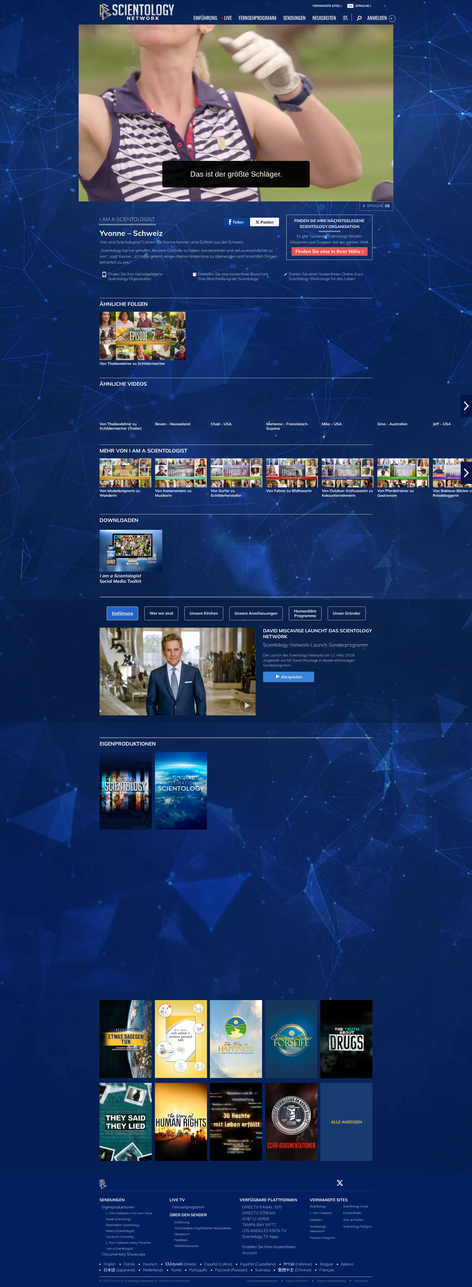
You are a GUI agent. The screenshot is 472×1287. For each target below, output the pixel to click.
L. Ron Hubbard (320, 1213)
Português (198, 1269)
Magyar (326, 1263)
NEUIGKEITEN (324, 17)
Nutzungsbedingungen (262, 1281)
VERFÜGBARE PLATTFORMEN (268, 1199)
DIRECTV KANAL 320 (261, 1206)
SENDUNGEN (294, 17)
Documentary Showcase (124, 1254)
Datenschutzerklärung (331, 1281)
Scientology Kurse (355, 1206)
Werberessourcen (186, 1246)
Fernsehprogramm (188, 1206)
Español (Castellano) (258, 1263)
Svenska (262, 1269)
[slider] (246, 196)
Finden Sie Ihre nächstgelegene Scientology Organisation (135, 276)
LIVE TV (177, 1199)
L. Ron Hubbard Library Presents (128, 1243)
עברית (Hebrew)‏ (298, 1263)
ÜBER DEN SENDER (188, 1214)
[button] (5, 406)
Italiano (347, 1263)
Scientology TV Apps (260, 1236)
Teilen (238, 222)
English (109, 1263)
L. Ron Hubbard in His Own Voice (129, 1213)
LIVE (228, 17)
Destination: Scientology (123, 1225)
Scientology (318, 1206)
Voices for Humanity (120, 1237)
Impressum (361, 1281)
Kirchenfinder (352, 1213)
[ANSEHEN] (126, 873)
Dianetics (316, 1220)
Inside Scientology (118, 1219)
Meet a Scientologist (120, 1231)
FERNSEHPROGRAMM (257, 17)
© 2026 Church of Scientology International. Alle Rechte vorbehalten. (145, 1281)
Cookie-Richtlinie (297, 1281)
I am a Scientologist (119, 1248)
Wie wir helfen (353, 1220)
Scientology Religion (357, 1226)
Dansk (129, 1263)
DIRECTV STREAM (259, 1212)
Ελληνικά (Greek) (180, 1263)
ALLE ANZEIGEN (346, 1121)
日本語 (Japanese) (119, 1269)
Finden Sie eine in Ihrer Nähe (328, 251)
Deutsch (150, 1263)
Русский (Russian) (231, 1269)
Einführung (181, 1222)
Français (326, 1269)
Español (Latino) (218, 1263)
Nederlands (153, 1269)
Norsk (176, 1269)
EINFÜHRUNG (205, 17)
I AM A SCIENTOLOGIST (127, 219)
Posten (267, 222)
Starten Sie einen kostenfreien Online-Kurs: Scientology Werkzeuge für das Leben (326, 276)
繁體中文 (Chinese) (294, 1269)
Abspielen (291, 676)
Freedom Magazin (322, 1238)
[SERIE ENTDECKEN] (126, 791)
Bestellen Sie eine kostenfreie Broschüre (233, 276)
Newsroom (182, 1234)
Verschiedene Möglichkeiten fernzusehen (202, 1228)
